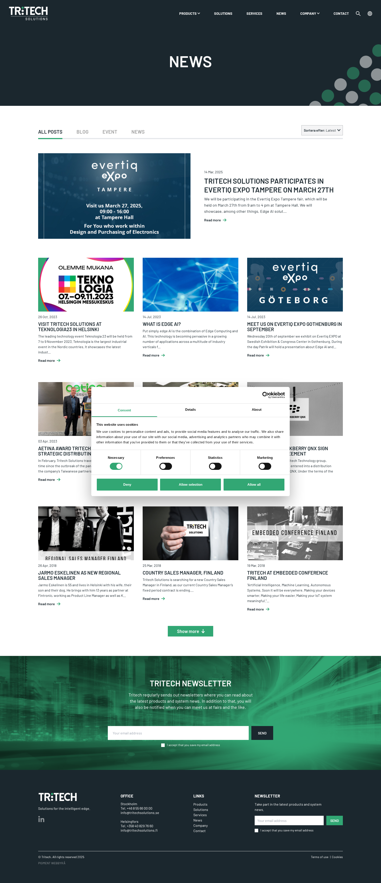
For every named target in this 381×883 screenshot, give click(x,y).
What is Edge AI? (162, 324)
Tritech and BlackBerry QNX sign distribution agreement (287, 451)
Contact (341, 13)
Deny (127, 484)
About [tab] (256, 409)
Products (188, 13)
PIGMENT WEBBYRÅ (51, 863)
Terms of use (319, 857)
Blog (82, 131)
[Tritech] (57, 797)
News (281, 13)
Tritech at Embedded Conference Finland (287, 575)
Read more (212, 220)
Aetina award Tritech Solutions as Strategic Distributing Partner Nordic (85, 451)
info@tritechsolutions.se (140, 812)
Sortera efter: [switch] (320, 130)
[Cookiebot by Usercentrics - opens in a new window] (265, 395)
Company (308, 13)
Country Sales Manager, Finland (183, 572)
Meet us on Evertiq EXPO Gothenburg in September (294, 326)
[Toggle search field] (358, 13)
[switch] (165, 466)
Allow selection (190, 484)
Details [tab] (190, 409)
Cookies (337, 857)
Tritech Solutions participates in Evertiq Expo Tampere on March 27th (269, 185)
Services (200, 815)
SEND (262, 733)
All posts (50, 131)
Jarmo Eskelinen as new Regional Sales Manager (79, 575)
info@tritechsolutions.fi (139, 830)
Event (110, 131)
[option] (50, 131)
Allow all (254, 484)
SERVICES (254, 13)
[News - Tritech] (28, 13)
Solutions (223, 13)
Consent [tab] (124, 410)
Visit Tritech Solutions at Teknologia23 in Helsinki (70, 326)
